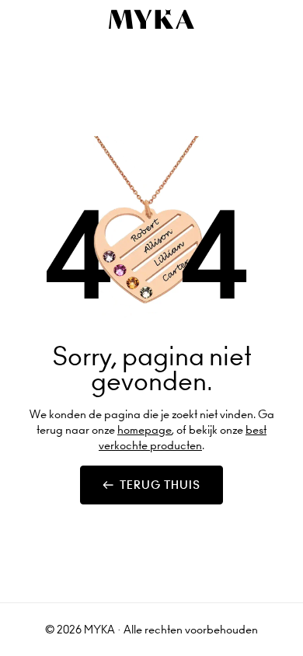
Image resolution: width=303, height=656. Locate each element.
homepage (144, 430)
